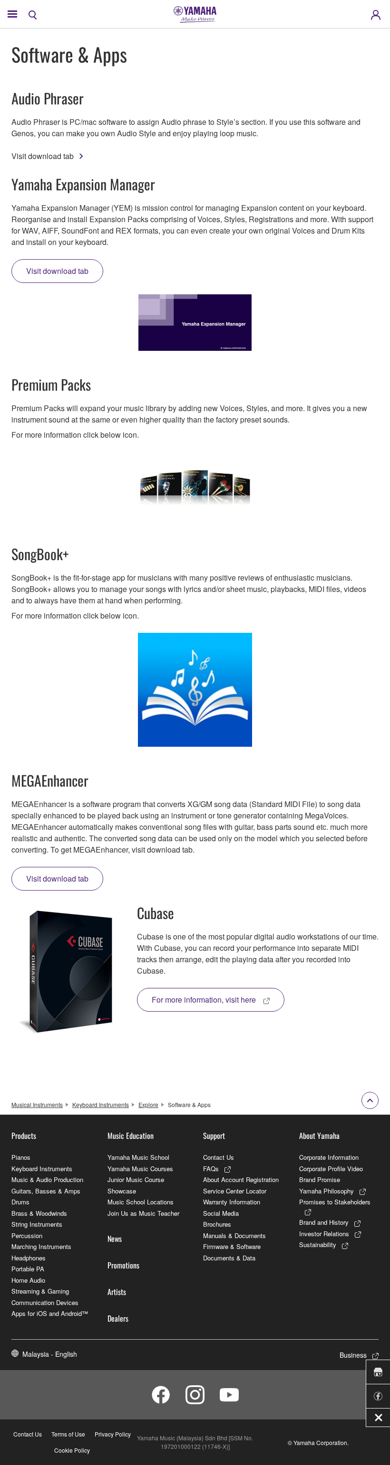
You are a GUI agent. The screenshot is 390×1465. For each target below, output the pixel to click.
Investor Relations (324, 1233)
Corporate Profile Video (331, 1168)
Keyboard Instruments (100, 1104)
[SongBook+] (195, 690)
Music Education (130, 1135)
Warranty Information (231, 1201)
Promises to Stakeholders (334, 1201)
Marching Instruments (41, 1246)
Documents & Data (229, 1257)
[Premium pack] (195, 486)
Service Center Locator (234, 1190)
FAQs (211, 1168)
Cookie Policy (72, 1450)
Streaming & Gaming (40, 1291)
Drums (20, 1201)
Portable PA (27, 1268)
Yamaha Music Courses (140, 1168)
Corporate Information (329, 1157)
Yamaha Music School (138, 1157)
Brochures (217, 1224)
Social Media (221, 1213)
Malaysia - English (49, 1354)
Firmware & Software (232, 1246)
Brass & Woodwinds (39, 1213)
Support (214, 1135)
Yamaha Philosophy (326, 1190)
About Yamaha (319, 1135)
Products (23, 1135)
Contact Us (218, 1157)
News (114, 1238)
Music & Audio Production (47, 1179)
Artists (116, 1291)
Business (353, 1355)
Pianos (20, 1157)
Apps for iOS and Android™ (49, 1313)
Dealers (117, 1318)
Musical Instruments (37, 1104)
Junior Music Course (135, 1179)
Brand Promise (319, 1179)
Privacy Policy (113, 1434)
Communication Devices (44, 1302)
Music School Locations (140, 1201)
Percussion (26, 1235)
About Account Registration (241, 1179)
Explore (148, 1104)
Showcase (121, 1190)
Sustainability (317, 1244)
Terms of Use (68, 1434)
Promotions (123, 1265)
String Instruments (36, 1224)
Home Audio (28, 1280)
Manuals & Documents (234, 1235)
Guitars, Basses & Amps (45, 1190)
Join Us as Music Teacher (143, 1213)
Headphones (28, 1257)
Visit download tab (42, 155)
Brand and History (324, 1222)
